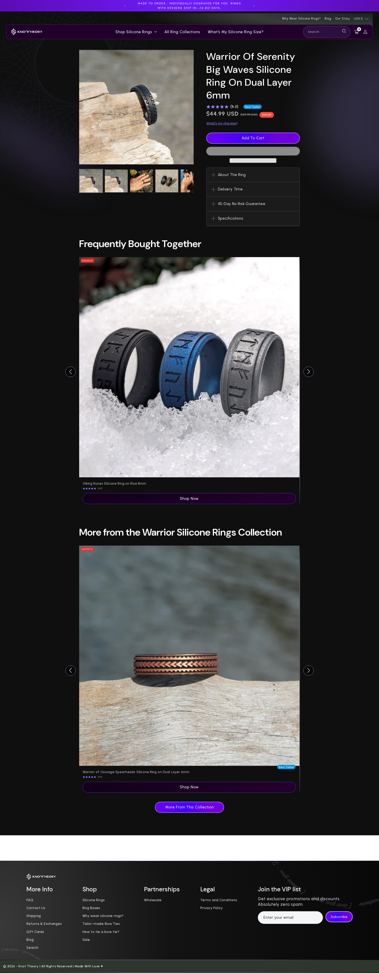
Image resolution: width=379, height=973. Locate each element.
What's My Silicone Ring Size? (236, 32)
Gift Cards (35, 932)
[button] (253, 151)
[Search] (326, 32)
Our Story (342, 18)
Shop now (189, 498)
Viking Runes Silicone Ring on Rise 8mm (114, 483)
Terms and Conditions (218, 900)
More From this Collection (189, 807)
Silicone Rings (94, 900)
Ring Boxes (91, 908)
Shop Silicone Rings (133, 32)
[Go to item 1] (91, 181)
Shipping (33, 916)
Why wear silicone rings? (103, 916)
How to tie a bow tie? (101, 932)
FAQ (29, 900)
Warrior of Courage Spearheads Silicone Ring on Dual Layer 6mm (136, 772)
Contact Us (35, 908)
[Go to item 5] (192, 181)
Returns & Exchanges (44, 924)
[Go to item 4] (167, 181)
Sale (86, 940)
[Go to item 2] (116, 181)
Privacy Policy (211, 908)
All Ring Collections (182, 32)
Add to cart (253, 138)
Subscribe (339, 917)
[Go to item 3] (141, 181)
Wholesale (153, 900)
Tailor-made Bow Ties (101, 924)
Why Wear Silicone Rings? (301, 18)
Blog (328, 18)
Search (32, 948)
